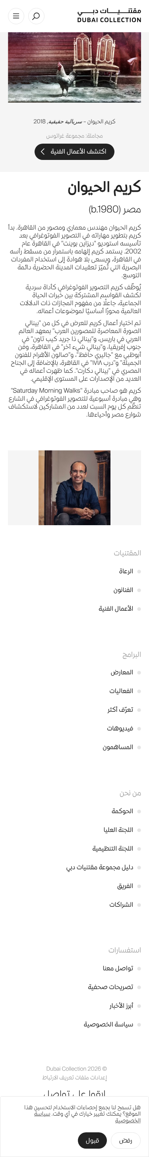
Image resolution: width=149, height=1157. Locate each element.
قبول (92, 1140)
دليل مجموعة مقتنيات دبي (103, 867)
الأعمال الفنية (120, 608)
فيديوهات (124, 728)
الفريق (129, 886)
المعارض (126, 672)
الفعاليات (125, 691)
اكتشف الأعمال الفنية (78, 151)
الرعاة (130, 571)
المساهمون (122, 747)
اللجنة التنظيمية (116, 848)
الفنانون (127, 590)
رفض (125, 1140)
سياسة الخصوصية (112, 1024)
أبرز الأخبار (125, 1005)
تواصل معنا (122, 968)
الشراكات (125, 904)
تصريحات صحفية (114, 987)
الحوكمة (126, 811)
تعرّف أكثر (124, 709)
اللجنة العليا (122, 830)
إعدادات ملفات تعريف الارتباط (74, 1077)
